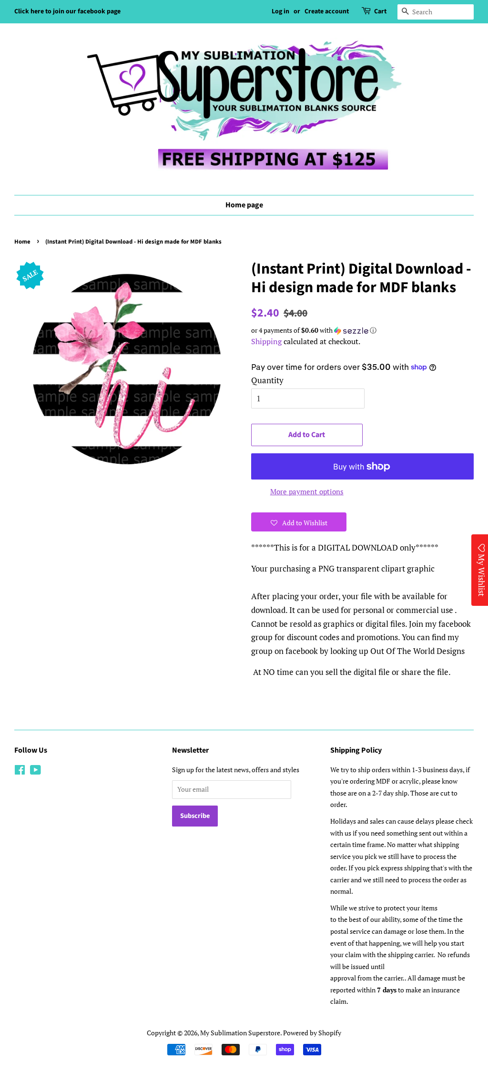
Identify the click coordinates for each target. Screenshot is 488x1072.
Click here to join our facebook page (67, 11)
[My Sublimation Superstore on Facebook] (19, 771)
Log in (280, 11)
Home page (244, 205)
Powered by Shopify (312, 1032)
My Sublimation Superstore (240, 1032)
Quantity (267, 380)
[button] (362, 330)
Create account (327, 11)
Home (22, 241)
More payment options (307, 491)
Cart (380, 11)
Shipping (266, 341)
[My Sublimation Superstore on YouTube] (35, 771)
